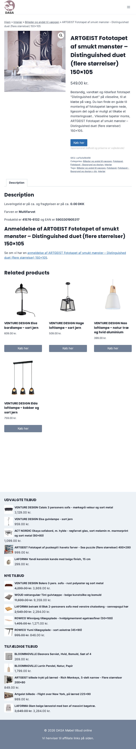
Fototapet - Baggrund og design (86, 164)
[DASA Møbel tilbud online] (9, 7)
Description (16, 182)
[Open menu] (128, 7)
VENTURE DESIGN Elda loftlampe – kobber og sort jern (21, 408)
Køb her (78, 142)
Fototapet (118, 161)
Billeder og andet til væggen (42, 22)
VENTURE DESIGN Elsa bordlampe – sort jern (21, 325)
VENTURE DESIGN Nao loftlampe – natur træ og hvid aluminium (111, 327)
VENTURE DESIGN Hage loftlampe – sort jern (66, 325)
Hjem (7, 22)
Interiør (17, 22)
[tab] (16, 182)
